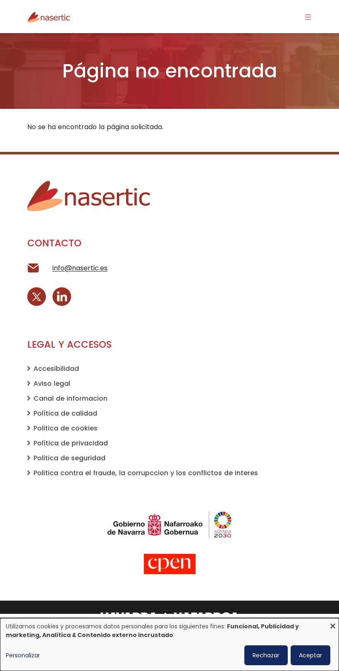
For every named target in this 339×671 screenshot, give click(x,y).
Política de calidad (65, 413)
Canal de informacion (70, 398)
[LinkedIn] (62, 296)
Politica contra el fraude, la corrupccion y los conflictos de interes (145, 473)
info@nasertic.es (80, 268)
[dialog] (169, 644)
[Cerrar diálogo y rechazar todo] (333, 623)
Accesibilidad (56, 368)
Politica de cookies (65, 428)
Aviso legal (51, 383)
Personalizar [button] (23, 655)
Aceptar (310, 655)
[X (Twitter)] (36, 296)
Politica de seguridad (69, 458)
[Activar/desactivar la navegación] (308, 16)
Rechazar (266, 655)
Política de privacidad (70, 443)
